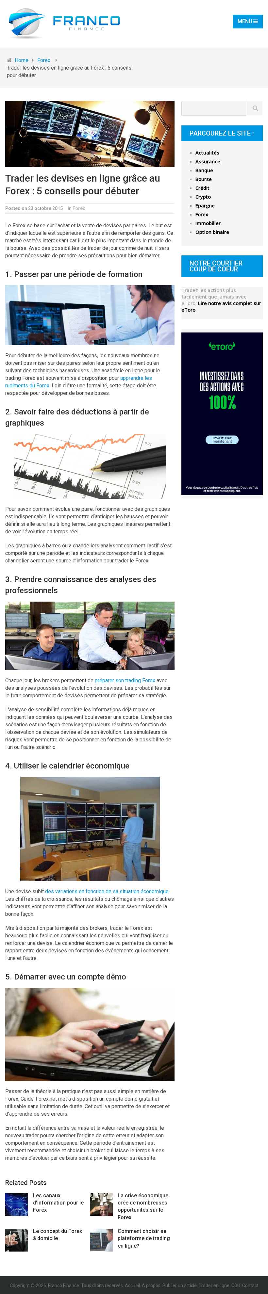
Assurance (207, 161)
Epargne (205, 205)
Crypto (203, 196)
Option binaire (212, 232)
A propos (151, 1285)
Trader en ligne (214, 1285)
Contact (250, 1285)
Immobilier (208, 223)
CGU (235, 1285)
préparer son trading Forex (125, 680)
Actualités (207, 152)
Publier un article (179, 1285)
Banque (204, 170)
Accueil (132, 1285)
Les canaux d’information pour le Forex (58, 1202)
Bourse (203, 179)
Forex (79, 208)
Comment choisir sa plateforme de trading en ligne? (144, 1238)
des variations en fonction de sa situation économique (107, 891)
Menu (245, 21)
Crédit (202, 188)
